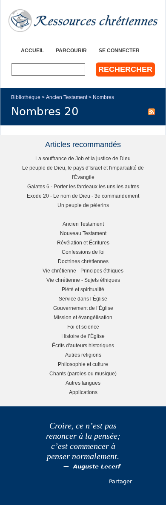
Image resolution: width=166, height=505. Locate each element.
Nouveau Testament (83, 233)
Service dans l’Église (83, 298)
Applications (83, 392)
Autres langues (83, 383)
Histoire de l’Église (83, 336)
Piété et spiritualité (83, 289)
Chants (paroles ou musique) (83, 373)
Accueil (32, 50)
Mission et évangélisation (83, 317)
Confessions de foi (83, 252)
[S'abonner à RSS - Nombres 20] (151, 111)
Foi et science (83, 326)
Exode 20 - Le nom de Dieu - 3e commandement (83, 196)
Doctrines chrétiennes (83, 261)
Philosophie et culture (83, 364)
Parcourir (71, 50)
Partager (120, 481)
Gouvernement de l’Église (83, 308)
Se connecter (119, 50)
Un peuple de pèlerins (83, 205)
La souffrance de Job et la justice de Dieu (83, 158)
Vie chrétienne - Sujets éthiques (83, 280)
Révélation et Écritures (83, 242)
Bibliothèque (25, 97)
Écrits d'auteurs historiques (83, 345)
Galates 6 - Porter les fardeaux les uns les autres (83, 186)
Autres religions (83, 354)
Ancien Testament (66, 97)
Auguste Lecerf (96, 466)
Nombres (103, 97)
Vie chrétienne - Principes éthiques (83, 270)
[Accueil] (83, 20)
